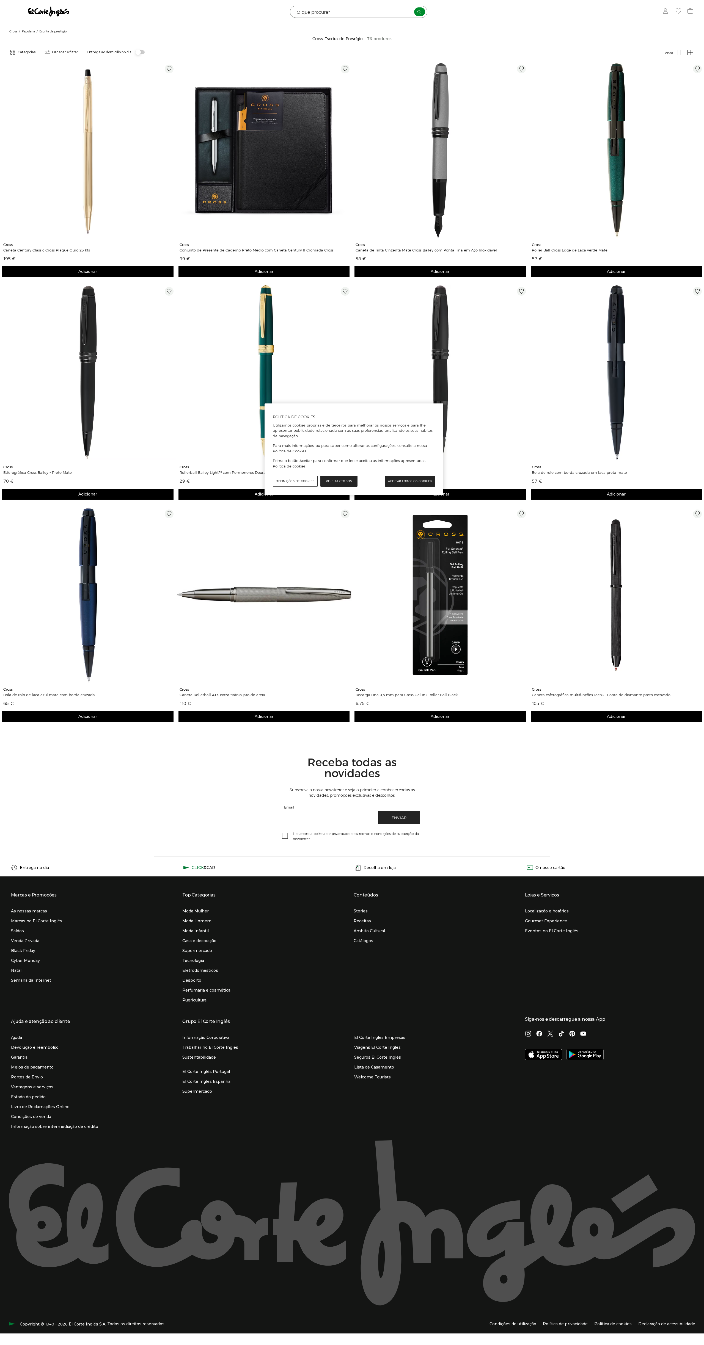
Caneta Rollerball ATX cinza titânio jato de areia (222, 695)
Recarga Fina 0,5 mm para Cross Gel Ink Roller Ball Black (407, 695)
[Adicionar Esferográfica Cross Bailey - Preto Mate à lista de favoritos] (169, 291)
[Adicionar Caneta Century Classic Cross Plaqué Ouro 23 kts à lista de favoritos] (169, 69)
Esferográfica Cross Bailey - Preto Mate (37, 472)
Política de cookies (289, 466)
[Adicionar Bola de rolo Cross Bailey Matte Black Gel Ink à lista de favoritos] (521, 291)
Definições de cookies (295, 481)
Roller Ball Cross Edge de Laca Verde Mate (569, 250)
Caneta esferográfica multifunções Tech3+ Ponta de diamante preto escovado (601, 695)
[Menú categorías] (12, 12)
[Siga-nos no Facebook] (539, 1034)
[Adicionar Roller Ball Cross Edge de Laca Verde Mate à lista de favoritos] (697, 69)
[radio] (680, 52)
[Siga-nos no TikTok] (561, 1034)
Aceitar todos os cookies (410, 481)
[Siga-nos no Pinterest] (572, 1034)
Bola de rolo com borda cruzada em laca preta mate (579, 472)
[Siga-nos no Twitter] (550, 1034)
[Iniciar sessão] (667, 11)
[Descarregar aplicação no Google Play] (585, 1055)
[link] (88, 150)
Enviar (399, 817)
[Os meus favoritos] (679, 12)
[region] (354, 449)
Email (289, 807)
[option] (88, 150)
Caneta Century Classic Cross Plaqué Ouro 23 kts (46, 250)
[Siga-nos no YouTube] (583, 1034)
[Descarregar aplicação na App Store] (543, 1055)
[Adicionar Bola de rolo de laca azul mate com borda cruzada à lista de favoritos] (169, 514)
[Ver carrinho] (691, 12)
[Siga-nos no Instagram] (528, 1034)
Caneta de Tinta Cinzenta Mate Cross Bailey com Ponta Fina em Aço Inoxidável (426, 250)
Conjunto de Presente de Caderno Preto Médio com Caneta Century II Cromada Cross (257, 250)
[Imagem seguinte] (170, 150)
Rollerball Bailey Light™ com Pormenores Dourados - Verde (233, 472)
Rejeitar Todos (339, 481)
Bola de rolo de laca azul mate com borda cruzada (49, 695)
